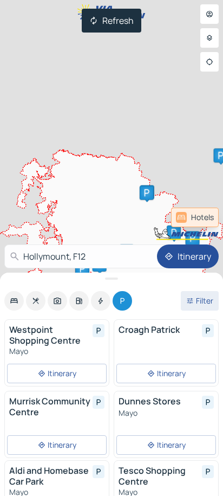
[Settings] (209, 38)
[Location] (209, 62)
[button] (174, 233)
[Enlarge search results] (111, 279)
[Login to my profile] (209, 14)
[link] (195, 217)
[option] (14, 301)
